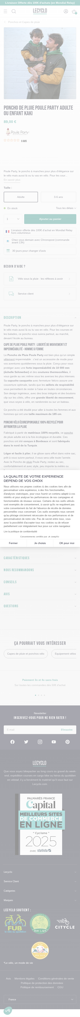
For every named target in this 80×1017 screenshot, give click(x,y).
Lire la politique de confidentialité (20, 531)
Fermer (13, 543)
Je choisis (40, 543)
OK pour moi (66, 543)
